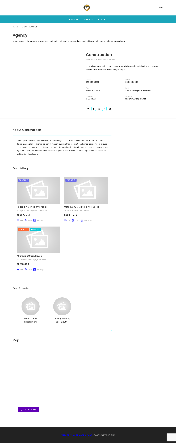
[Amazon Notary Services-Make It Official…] (86, 7)
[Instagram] (99, 109)
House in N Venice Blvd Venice (32, 206)
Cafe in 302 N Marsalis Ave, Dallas (81, 206)
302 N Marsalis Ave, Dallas (76, 210)
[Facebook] (93, 109)
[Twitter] (88, 109)
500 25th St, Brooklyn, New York (31, 259)
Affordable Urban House (29, 255)
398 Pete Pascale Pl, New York (101, 59)
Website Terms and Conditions (76, 435)
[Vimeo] (110, 109)
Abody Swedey (62, 318)
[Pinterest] (104, 109)
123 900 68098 (92, 82)
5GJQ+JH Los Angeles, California (32, 210)
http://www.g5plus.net (135, 99)
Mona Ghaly (30, 318)
